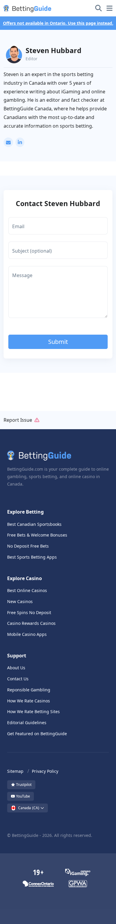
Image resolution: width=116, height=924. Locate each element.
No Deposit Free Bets (28, 546)
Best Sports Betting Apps (32, 557)
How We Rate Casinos (28, 701)
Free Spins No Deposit (29, 612)
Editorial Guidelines (26, 722)
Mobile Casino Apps (27, 634)
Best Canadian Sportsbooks (34, 524)
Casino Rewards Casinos (31, 623)
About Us (16, 667)
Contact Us (18, 679)
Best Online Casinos (27, 590)
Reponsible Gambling (28, 690)
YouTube (22, 796)
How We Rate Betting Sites (33, 711)
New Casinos (20, 601)
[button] (26, 8)
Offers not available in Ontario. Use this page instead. (58, 23)
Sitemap (15, 771)
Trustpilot (23, 784)
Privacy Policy (45, 771)
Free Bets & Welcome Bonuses (37, 535)
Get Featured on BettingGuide (37, 733)
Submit (58, 342)
